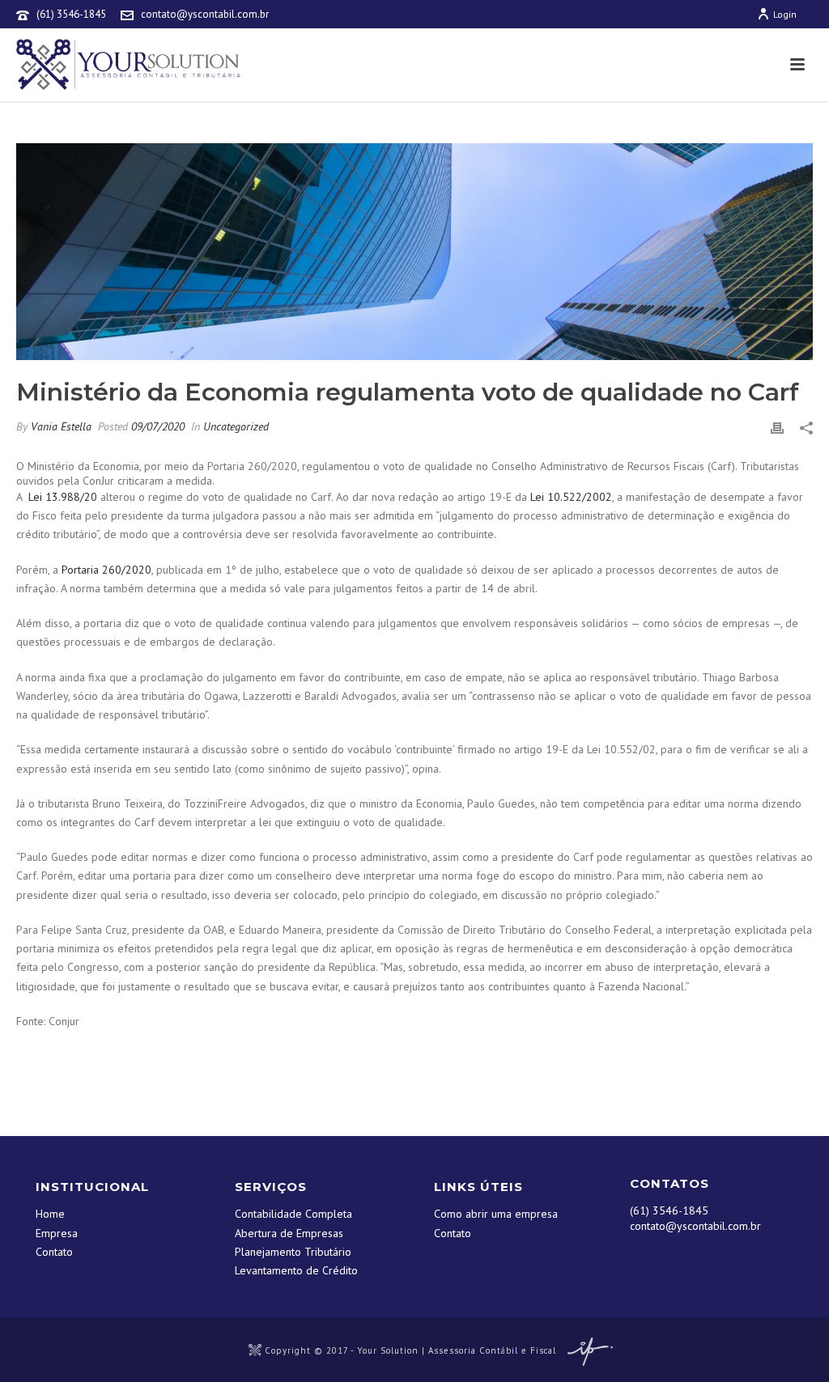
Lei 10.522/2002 (571, 497)
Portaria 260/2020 (106, 569)
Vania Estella (61, 426)
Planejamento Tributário (293, 1251)
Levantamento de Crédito (296, 1270)
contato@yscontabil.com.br (205, 14)
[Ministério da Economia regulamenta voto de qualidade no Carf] (414, 251)
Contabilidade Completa (293, 1213)
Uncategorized (236, 426)
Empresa (57, 1233)
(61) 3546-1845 (71, 14)
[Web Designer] (586, 1350)
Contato (54, 1251)
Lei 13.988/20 (62, 497)
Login (785, 14)
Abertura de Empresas (289, 1233)
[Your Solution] (255, 1350)
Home (50, 1213)
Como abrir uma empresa (496, 1213)
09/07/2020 (158, 426)
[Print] (777, 427)
